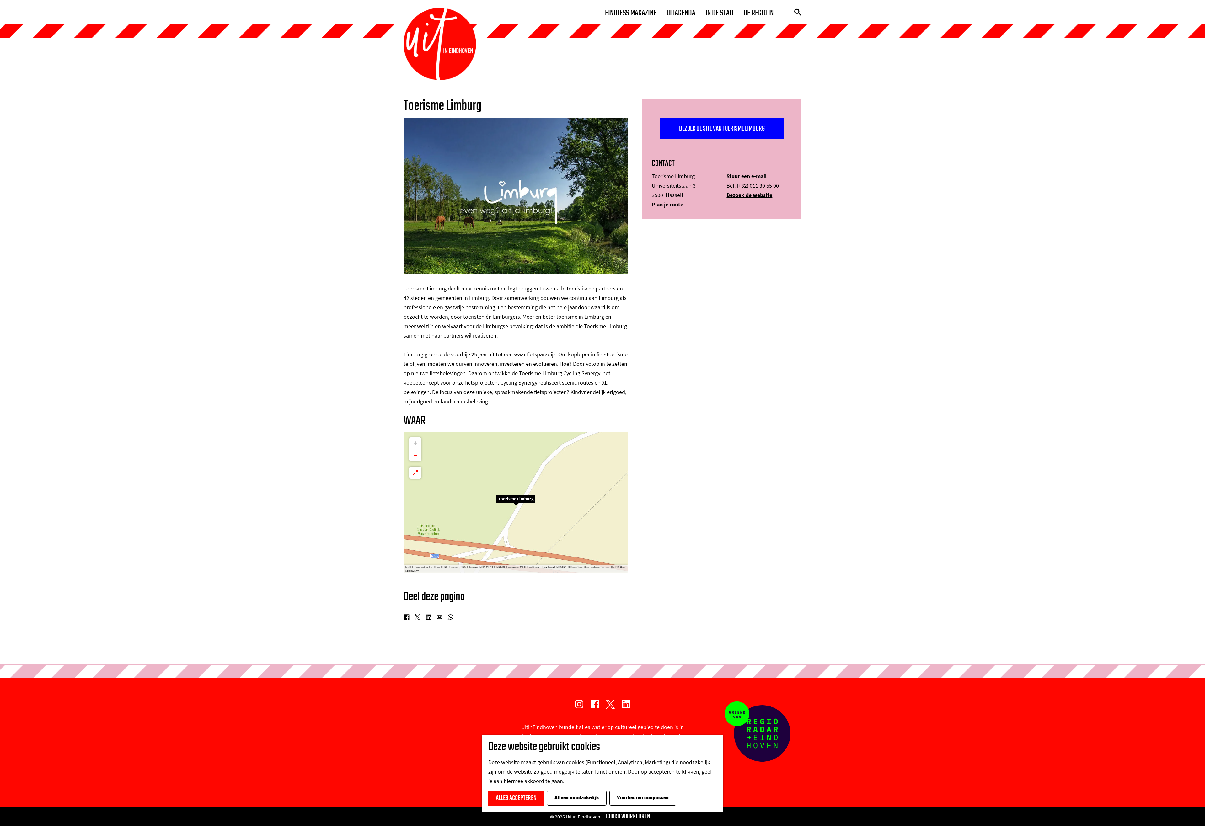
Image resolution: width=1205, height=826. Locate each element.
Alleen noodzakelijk (576, 798)
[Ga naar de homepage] (440, 44)
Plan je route (667, 204)
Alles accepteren (516, 798)
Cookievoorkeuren (628, 816)
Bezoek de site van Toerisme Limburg (722, 128)
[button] (516, 502)
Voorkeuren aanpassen (643, 798)
